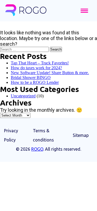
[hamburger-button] (84, 10)
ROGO (37, 149)
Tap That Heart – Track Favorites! (40, 63)
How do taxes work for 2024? (36, 67)
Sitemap (81, 135)
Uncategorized (23, 96)
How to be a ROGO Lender (35, 82)
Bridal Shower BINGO (31, 77)
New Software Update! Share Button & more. (50, 72)
